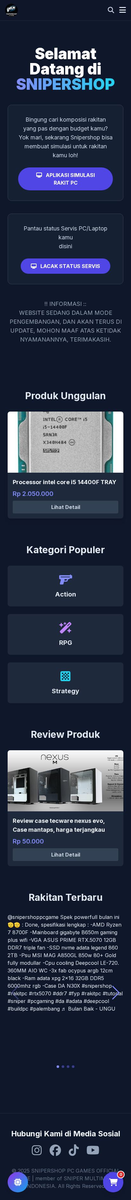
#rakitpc (17, 993)
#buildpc (18, 1009)
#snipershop (97, 986)
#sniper (17, 1001)
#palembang (45, 1009)
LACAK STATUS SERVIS (69, 266)
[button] (58, 1066)
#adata (74, 1001)
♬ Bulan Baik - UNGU (88, 1009)
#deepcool (96, 1001)
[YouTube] (93, 1150)
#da (59, 1001)
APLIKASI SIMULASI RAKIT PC (70, 179)
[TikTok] (74, 1150)
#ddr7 (60, 993)
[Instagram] (37, 1150)
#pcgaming (40, 1001)
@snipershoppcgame (33, 917)
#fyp (74, 993)
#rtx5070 (40, 993)
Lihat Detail (65, 507)
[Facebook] (55, 1150)
